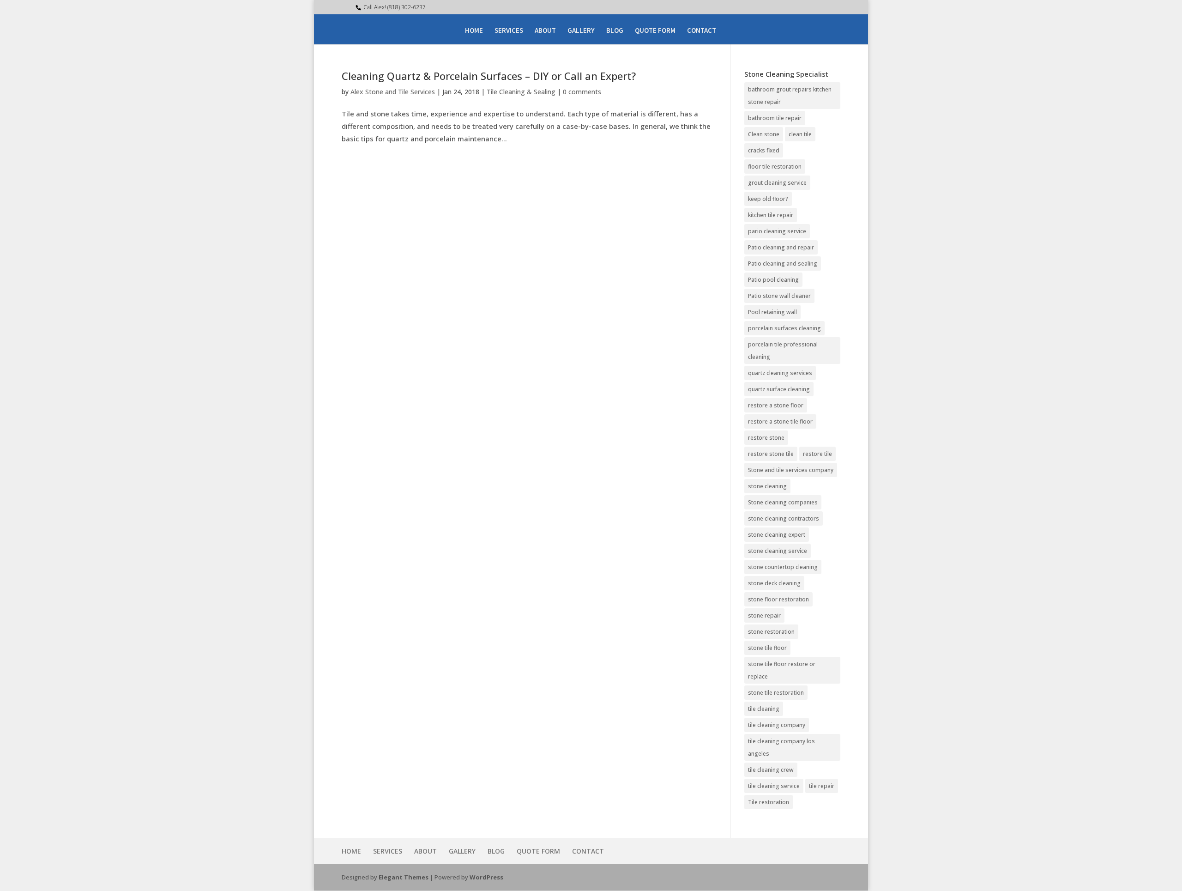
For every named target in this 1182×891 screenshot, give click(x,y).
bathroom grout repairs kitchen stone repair (790, 95)
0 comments (582, 91)
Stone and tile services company (790, 470)
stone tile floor (767, 648)
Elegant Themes (403, 877)
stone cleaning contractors (783, 518)
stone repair (764, 615)
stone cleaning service (777, 551)
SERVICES (509, 31)
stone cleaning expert (776, 535)
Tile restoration (768, 802)
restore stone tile (771, 454)
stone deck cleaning (774, 583)
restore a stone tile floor (780, 421)
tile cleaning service (774, 786)
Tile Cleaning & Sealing (521, 91)
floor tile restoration (775, 166)
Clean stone (763, 134)
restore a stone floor (775, 405)
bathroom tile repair (775, 118)
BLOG (614, 31)
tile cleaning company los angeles (781, 747)
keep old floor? (768, 199)
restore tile (817, 454)
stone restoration (771, 632)
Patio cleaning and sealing (782, 263)
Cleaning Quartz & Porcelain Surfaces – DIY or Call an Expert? (489, 76)
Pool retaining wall (772, 312)
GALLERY (581, 31)
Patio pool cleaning (773, 280)
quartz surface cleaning (779, 389)
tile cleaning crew (771, 770)
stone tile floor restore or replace (781, 670)
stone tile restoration (776, 693)
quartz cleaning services (780, 373)
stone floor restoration (778, 599)
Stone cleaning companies (783, 502)
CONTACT (701, 31)
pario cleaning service (777, 231)
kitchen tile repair (770, 215)
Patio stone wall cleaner (779, 296)
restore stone (766, 438)
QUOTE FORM (655, 31)
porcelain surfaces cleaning (784, 328)
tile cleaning (763, 709)
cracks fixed (763, 150)
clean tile (800, 134)
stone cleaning (767, 486)
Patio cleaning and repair (781, 247)
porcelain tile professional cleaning (783, 350)
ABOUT (545, 31)
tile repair (821, 786)
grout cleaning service (777, 183)
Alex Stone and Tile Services (392, 91)
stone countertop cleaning (783, 567)
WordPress (486, 877)
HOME (474, 31)
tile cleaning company (776, 725)
